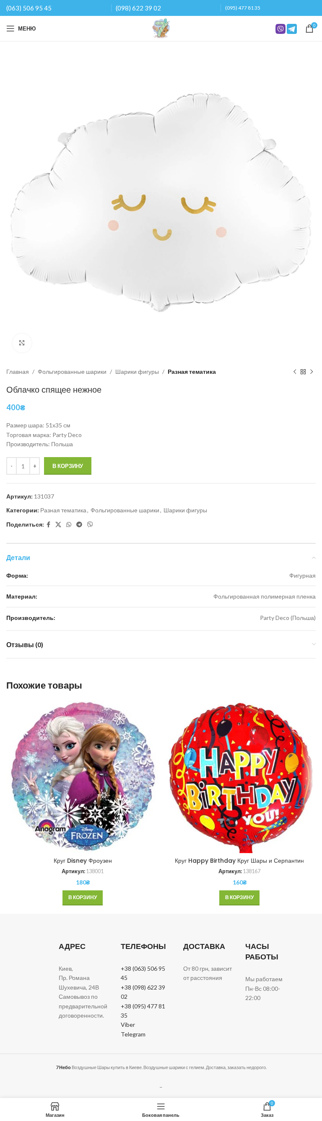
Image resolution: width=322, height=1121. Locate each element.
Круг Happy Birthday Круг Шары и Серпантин (239, 860)
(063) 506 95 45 (29, 8)
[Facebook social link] (48, 524)
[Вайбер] (90, 524)
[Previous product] (295, 372)
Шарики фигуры (137, 371)
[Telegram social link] (79, 524)
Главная (17, 371)
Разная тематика (192, 371)
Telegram (133, 1034)
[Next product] (311, 372)
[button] (82, 897)
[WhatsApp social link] (69, 524)
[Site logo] (161, 27)
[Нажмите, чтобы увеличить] (22, 343)
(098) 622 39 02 (138, 8)
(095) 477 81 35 (242, 8)
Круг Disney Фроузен (83, 860)
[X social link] (58, 524)
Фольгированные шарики (72, 371)
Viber (128, 1024)
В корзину (67, 466)
